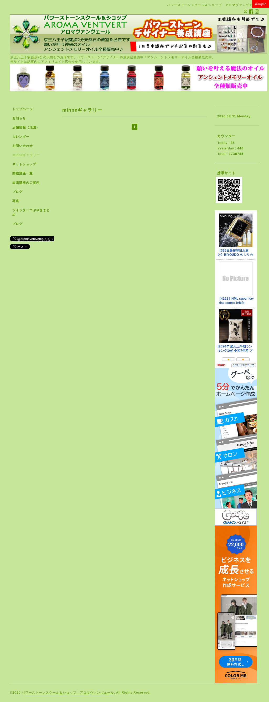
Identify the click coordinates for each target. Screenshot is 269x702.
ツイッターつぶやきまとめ (31, 212)
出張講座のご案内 (26, 182)
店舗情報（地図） (26, 127)
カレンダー (20, 136)
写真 (15, 201)
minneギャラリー (26, 155)
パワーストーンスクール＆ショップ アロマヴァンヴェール (68, 692)
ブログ (17, 192)
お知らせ (19, 118)
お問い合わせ (22, 146)
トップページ (22, 109)
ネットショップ (24, 164)
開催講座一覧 (22, 173)
